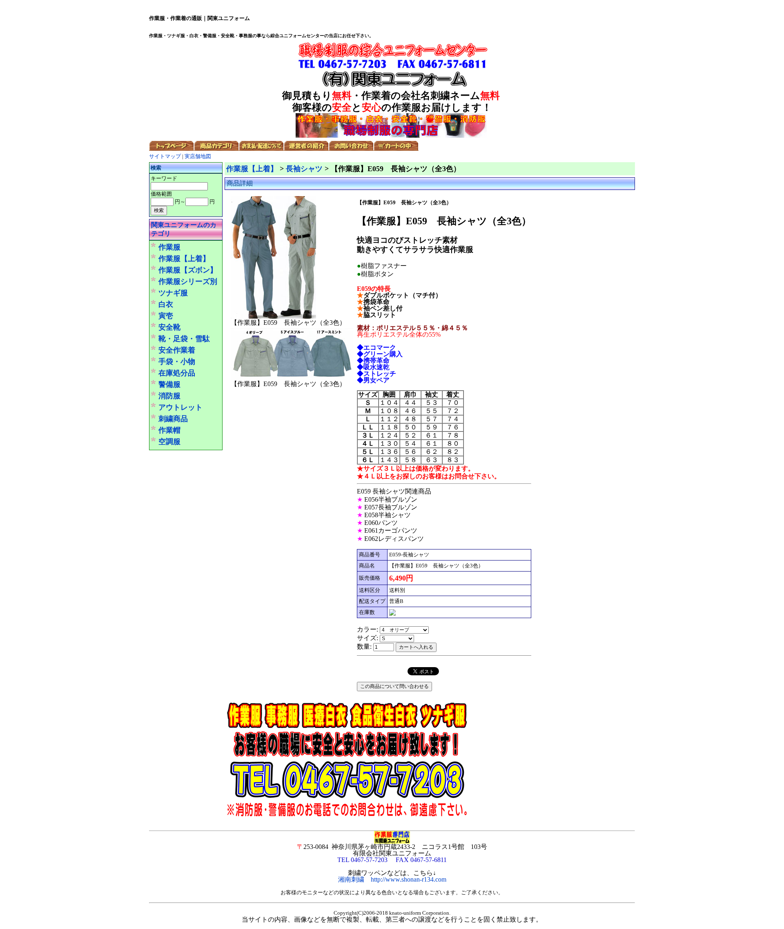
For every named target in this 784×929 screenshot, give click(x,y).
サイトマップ (165, 156)
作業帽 (169, 430)
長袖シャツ (304, 169)
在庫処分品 (176, 373)
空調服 (169, 442)
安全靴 (169, 327)
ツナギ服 (173, 293)
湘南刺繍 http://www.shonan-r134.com (392, 879)
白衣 (165, 304)
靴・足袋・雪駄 (184, 339)
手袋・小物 (176, 361)
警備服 (169, 384)
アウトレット (180, 407)
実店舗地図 (198, 156)
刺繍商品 (173, 419)
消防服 (169, 396)
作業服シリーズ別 (187, 281)
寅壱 (165, 316)
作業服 (169, 247)
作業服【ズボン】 (187, 270)
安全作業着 (176, 350)
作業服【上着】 (184, 259)
